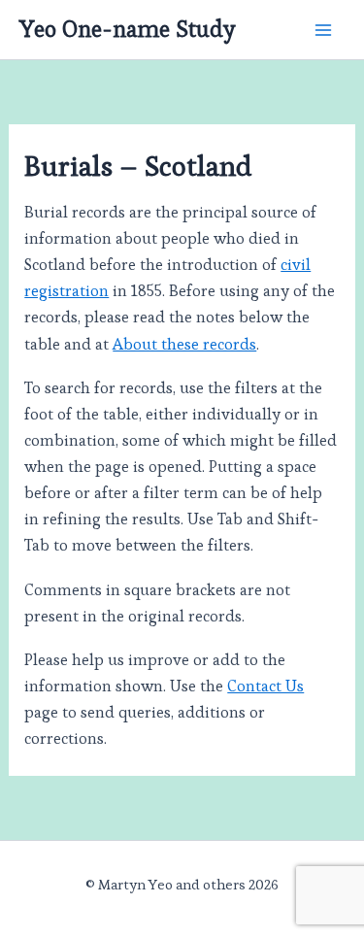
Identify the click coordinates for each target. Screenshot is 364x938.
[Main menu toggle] (323, 29)
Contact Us (265, 686)
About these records (184, 344)
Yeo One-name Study (127, 29)
